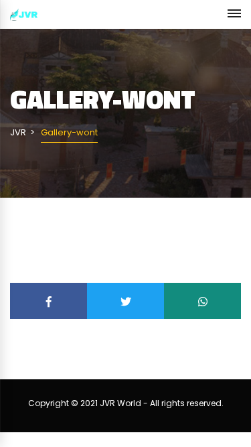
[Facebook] (48, 300)
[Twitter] (125, 300)
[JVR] (23, 14)
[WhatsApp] (202, 300)
